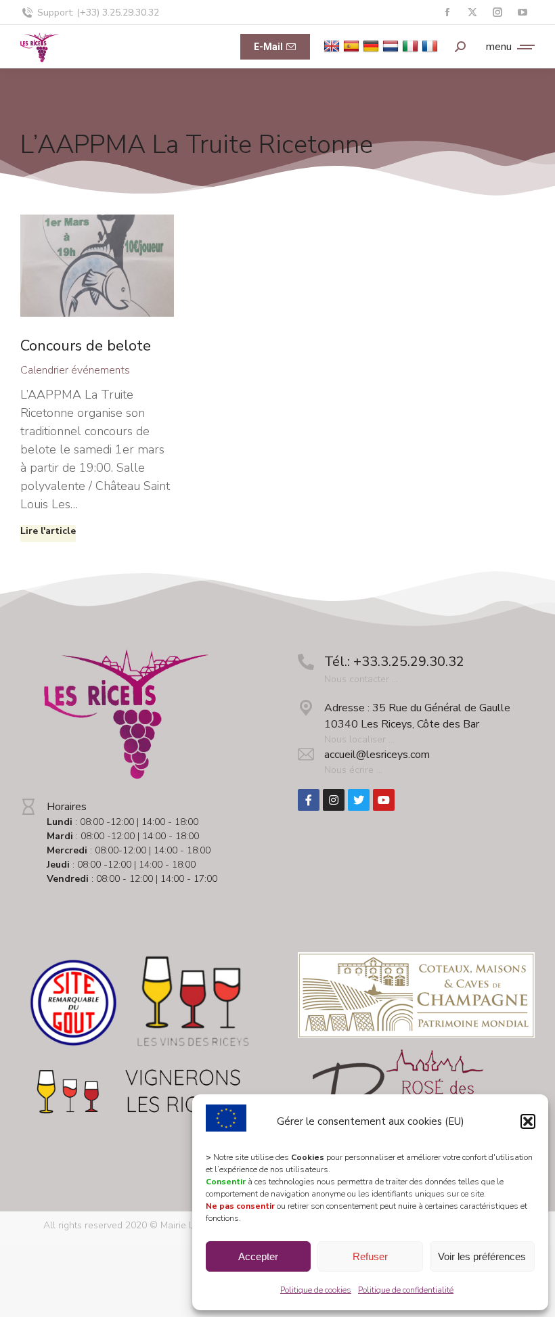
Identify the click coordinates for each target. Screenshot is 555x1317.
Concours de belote (85, 346)
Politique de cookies (315, 1290)
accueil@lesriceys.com (377, 754)
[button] (528, 1121)
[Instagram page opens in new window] (497, 12)
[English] (333, 46)
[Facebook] (308, 800)
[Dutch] (392, 46)
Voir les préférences (482, 1256)
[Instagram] (334, 800)
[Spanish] (353, 46)
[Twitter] (359, 800)
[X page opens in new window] (472, 12)
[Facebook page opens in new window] (447, 12)
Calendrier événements (75, 370)
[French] (431, 46)
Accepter (258, 1256)
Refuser (370, 1256)
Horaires (67, 806)
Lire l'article (48, 531)
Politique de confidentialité (405, 1290)
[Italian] (412, 46)
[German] (372, 46)
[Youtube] (384, 800)
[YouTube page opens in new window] (522, 12)
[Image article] (97, 266)
